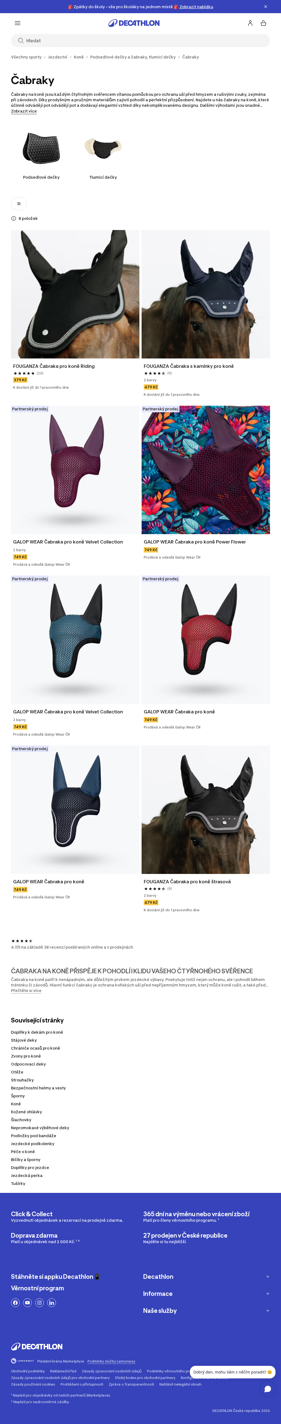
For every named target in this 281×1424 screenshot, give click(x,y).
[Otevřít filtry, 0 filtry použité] (19, 203)
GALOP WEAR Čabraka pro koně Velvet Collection (68, 542)
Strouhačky (22, 1080)
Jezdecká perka (27, 1175)
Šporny (18, 1096)
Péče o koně (23, 1151)
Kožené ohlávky (26, 1111)
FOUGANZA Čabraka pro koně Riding (54, 366)
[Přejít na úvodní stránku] (134, 23)
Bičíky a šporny (25, 1159)
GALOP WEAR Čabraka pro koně (179, 711)
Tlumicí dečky (103, 177)
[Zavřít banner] (265, 6)
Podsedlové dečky (41, 177)
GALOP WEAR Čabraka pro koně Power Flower (195, 542)
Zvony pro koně (26, 1056)
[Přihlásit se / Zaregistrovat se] (250, 23)
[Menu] (17, 23)
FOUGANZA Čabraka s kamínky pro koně (189, 366)
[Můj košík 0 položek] (263, 23)
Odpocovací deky (28, 1064)
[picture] (75, 294)
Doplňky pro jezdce (30, 1167)
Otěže (17, 1072)
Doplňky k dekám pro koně (37, 1032)
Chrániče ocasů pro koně (35, 1048)
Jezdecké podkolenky (32, 1143)
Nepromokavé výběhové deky (40, 1127)
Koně (16, 1103)
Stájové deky (24, 1040)
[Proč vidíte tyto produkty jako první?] (13, 218)
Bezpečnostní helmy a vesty (38, 1088)
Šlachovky (21, 1119)
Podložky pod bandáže (33, 1135)
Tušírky (18, 1183)
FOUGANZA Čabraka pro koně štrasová (187, 881)
